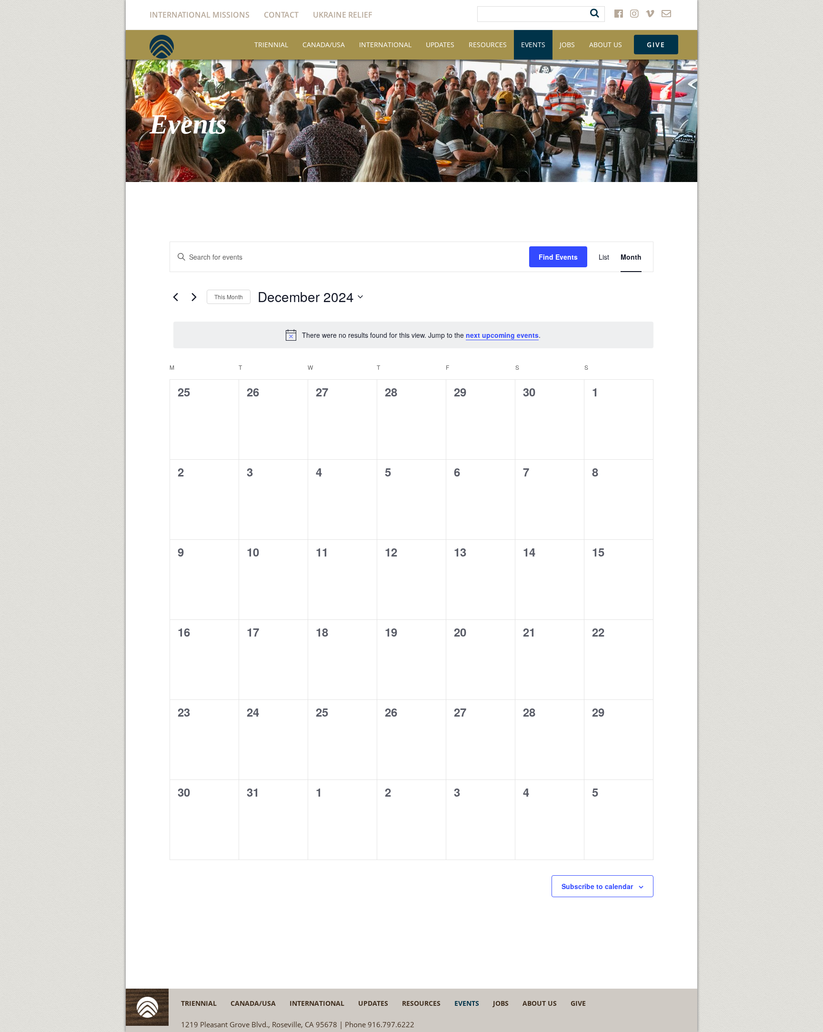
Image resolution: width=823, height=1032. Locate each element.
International (385, 44)
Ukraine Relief (342, 15)
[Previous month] (175, 297)
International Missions (200, 15)
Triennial (271, 44)
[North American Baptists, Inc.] (162, 47)
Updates (440, 44)
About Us (605, 44)
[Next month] (194, 297)
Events (533, 44)
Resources (488, 44)
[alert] (413, 335)
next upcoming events (502, 335)
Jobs (567, 44)
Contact (281, 15)
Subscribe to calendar (597, 886)
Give (656, 44)
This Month (228, 297)
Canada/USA (323, 44)
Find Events (558, 257)
